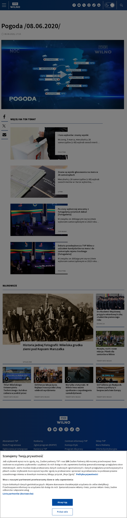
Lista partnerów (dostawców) (18, 493)
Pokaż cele (62, 511)
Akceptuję (62, 502)
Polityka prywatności (87, 474)
